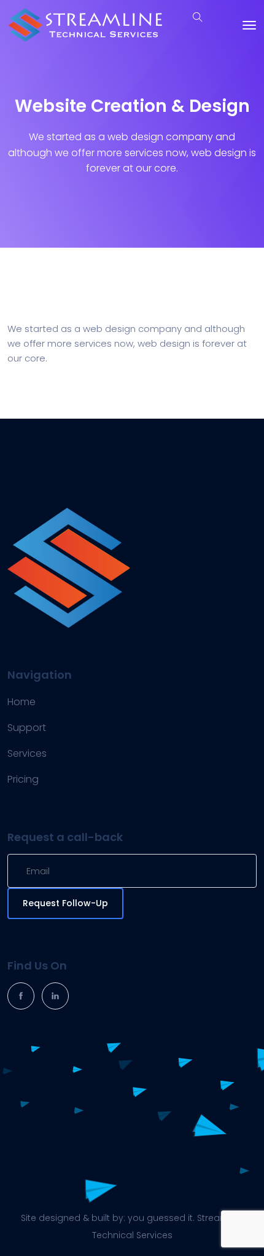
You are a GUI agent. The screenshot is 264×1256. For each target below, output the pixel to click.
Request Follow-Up (65, 903)
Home (21, 702)
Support (26, 728)
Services (27, 753)
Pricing (23, 779)
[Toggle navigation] (249, 25)
